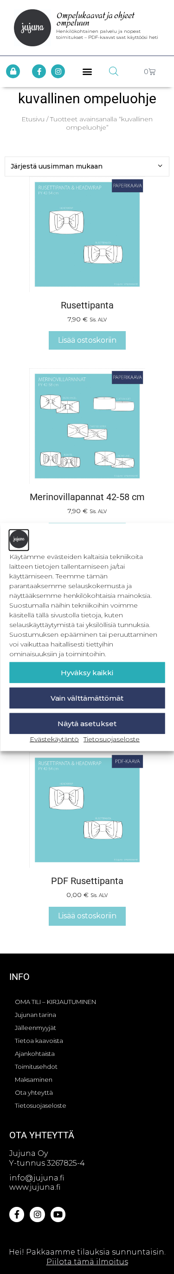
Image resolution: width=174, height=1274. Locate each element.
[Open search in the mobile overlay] (113, 71)
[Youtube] (58, 1214)
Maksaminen (33, 1079)
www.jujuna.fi (34, 1187)
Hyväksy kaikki (87, 672)
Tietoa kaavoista (39, 1040)
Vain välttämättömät (87, 697)
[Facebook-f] (39, 71)
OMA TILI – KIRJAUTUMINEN (55, 1001)
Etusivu (33, 119)
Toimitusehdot (36, 1066)
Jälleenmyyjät (35, 1027)
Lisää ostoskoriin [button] (87, 340)
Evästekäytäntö (54, 739)
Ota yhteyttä (34, 1092)
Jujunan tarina (35, 1014)
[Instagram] (58, 71)
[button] (87, 71)
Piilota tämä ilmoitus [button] (87, 1261)
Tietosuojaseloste (112, 739)
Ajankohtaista (35, 1053)
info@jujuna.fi (36, 1178)
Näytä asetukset (87, 723)
